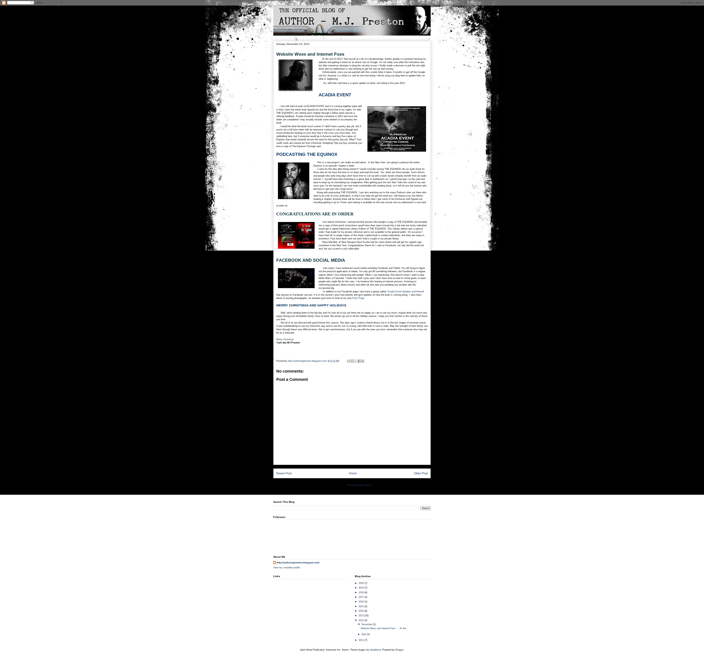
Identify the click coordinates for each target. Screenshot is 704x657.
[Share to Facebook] (359, 361)
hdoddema (375, 649)
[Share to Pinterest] (362, 361)
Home (353, 473)
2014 (361, 611)
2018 (361, 592)
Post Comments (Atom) (359, 485)
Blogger (399, 649)
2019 (361, 587)
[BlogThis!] (352, 361)
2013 (361, 615)
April (364, 634)
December (367, 624)
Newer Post (284, 473)
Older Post (421, 473)
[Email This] (349, 361)
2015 (361, 606)
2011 (361, 640)
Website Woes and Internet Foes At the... (384, 628)
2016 (361, 601)
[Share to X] (356, 361)
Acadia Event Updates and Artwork (405, 291)
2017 (361, 597)
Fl (358, 298)
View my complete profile (286, 567)
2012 (361, 620)
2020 (361, 583)
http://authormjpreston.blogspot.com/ (298, 562)
